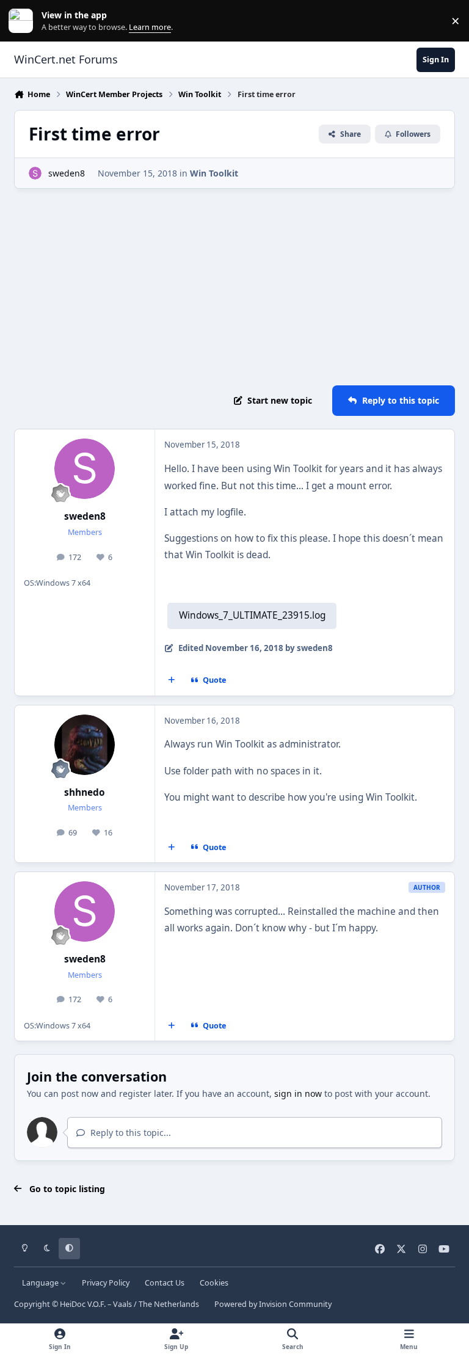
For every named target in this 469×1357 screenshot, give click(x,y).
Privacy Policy (105, 1283)
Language (41, 1283)
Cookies (214, 1283)
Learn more (23, 21)
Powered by (273, 1304)
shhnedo (84, 792)
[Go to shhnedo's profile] (84, 745)
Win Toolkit (214, 173)
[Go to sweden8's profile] (35, 173)
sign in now (298, 1093)
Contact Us (164, 1283)
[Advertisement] (234, 287)
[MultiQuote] (171, 680)
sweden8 (66, 173)
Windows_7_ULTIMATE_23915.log (252, 615)
